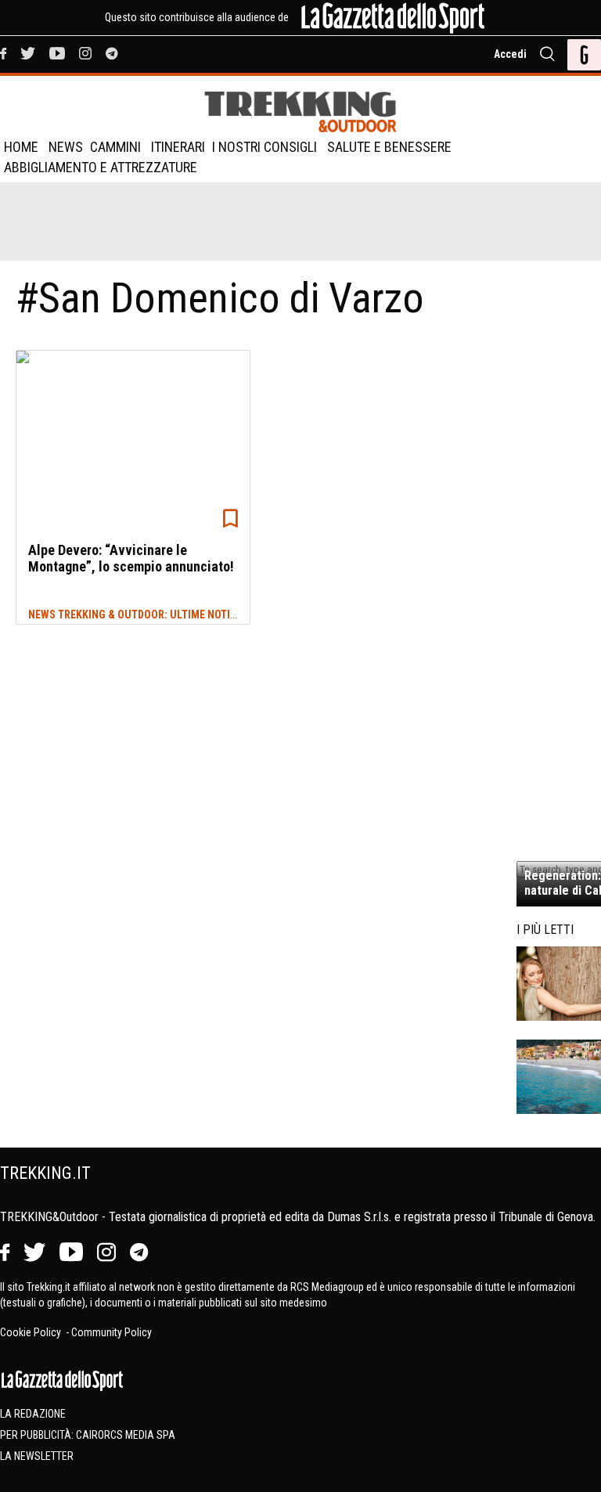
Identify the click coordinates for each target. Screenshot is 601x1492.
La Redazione (33, 1413)
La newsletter (37, 1456)
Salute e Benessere (389, 147)
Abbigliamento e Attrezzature (100, 167)
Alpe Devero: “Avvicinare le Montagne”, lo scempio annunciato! (131, 558)
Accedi (510, 54)
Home (21, 147)
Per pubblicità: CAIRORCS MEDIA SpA (87, 1435)
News (66, 147)
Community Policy (111, 1332)
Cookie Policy (31, 1332)
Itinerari (178, 147)
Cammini (115, 147)
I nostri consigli (264, 147)
